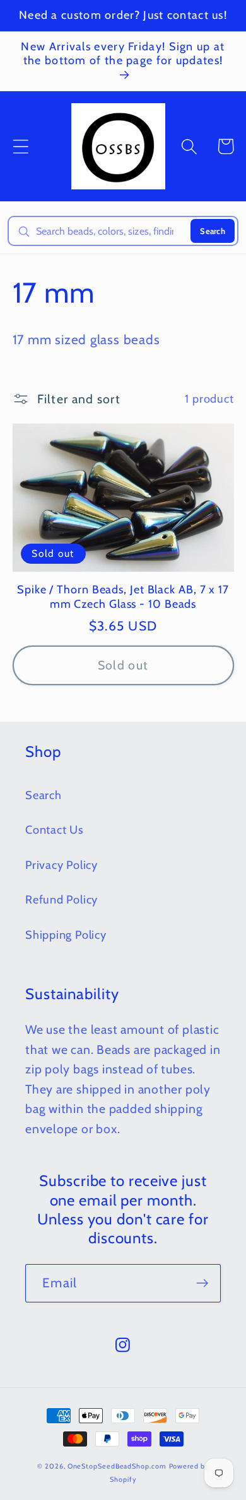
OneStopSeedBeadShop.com (117, 1466)
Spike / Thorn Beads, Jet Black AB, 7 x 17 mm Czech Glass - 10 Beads (123, 597)
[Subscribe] (202, 1283)
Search (212, 231)
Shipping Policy (66, 934)
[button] (20, 146)
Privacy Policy (61, 865)
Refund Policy (61, 899)
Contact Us (54, 829)
